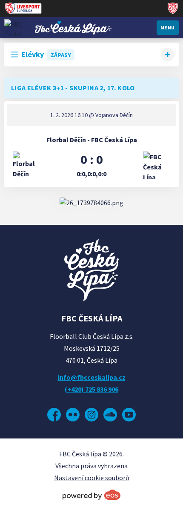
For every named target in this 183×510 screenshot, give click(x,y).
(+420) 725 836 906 (91, 389)
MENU (167, 27)
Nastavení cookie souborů (91, 477)
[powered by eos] (91, 495)
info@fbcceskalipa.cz (92, 377)
